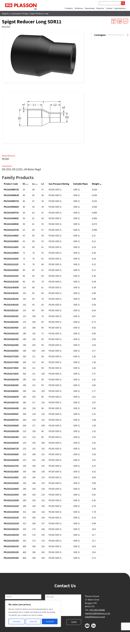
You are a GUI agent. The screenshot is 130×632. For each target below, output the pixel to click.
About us (100, 8)
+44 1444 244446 (97, 609)
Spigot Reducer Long (39, 13)
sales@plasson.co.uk (95, 616)
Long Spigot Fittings (19, 13)
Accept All (49, 621)
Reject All (33, 621)
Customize (17, 621)
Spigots (5, 13)
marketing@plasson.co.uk (97, 613)
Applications (120, 8)
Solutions (79, 8)
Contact (109, 8)
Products (69, 8)
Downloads (90, 8)
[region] (33, 613)
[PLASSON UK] (21, 6)
